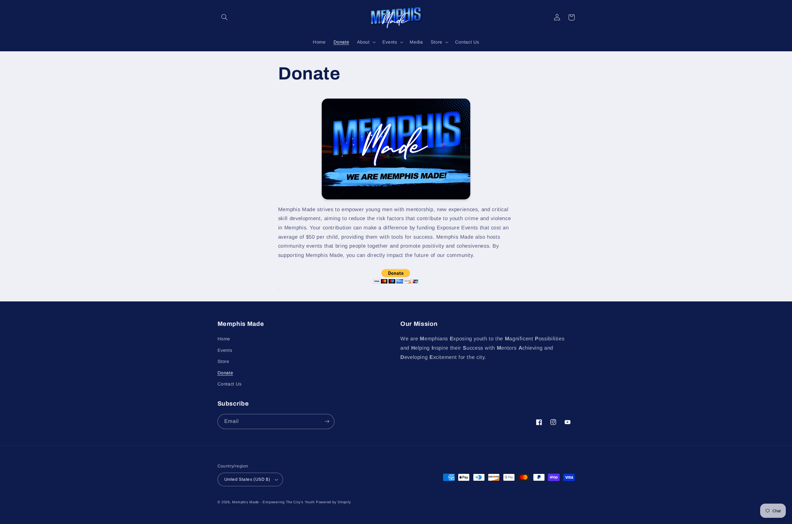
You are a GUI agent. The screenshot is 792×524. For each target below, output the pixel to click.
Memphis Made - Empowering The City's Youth (273, 502)
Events (224, 350)
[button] (224, 17)
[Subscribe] (327, 421)
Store (223, 361)
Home (223, 338)
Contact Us (229, 383)
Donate (225, 372)
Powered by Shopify (333, 502)
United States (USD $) (247, 479)
